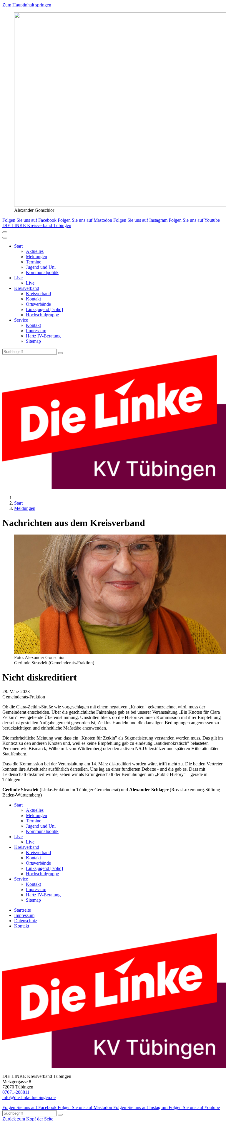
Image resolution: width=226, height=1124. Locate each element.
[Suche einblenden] (4, 232)
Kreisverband (26, 288)
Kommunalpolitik (42, 272)
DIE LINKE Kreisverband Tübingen (36, 225)
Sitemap (33, 341)
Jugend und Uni (41, 267)
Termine (33, 261)
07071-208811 (15, 1092)
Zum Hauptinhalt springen (26, 4)
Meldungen (36, 256)
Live (18, 277)
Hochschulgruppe (42, 314)
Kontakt (33, 298)
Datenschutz (25, 920)
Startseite (22, 910)
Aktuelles (35, 251)
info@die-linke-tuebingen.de (29, 1097)
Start (18, 245)
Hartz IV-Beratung (43, 335)
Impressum (36, 330)
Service (21, 319)
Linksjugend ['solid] (44, 309)
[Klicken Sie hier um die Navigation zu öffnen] (4, 237)
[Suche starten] (60, 353)
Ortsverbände (38, 304)
